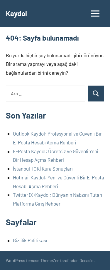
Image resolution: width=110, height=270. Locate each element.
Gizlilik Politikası (30, 240)
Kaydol (16, 13)
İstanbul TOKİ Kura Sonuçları (43, 168)
